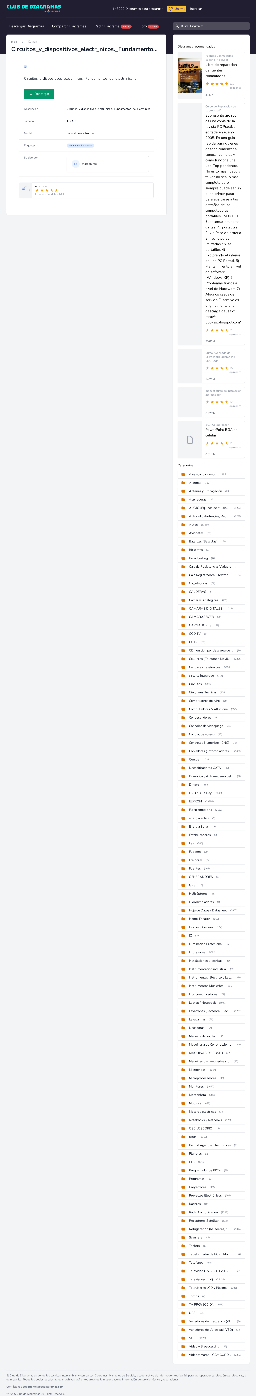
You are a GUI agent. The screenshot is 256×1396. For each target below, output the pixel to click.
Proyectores (197, 1187)
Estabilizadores (200, 835)
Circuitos (195, 684)
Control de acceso (202, 734)
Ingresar (196, 9)
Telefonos (196, 1262)
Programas (197, 1179)
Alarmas (195, 483)
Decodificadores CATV (205, 768)
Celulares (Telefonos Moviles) (210, 659)
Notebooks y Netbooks (205, 1120)
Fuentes (195, 868)
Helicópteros (198, 893)
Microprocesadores (202, 1078)
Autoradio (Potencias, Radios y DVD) (210, 516)
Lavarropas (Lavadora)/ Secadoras (210, 1011)
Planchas (195, 1153)
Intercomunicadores (203, 994)
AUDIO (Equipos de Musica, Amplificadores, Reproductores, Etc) (209, 508)
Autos (193, 525)
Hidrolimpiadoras (201, 902)
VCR (192, 1338)
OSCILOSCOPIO (200, 1128)
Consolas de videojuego (206, 726)
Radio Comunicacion (203, 1212)
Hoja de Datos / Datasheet (208, 910)
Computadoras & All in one (208, 709)
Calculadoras (198, 583)
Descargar (42, 94)
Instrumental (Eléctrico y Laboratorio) (210, 977)
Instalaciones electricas (205, 961)
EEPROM (195, 801)
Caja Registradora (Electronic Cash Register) (210, 575)
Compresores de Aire (204, 701)
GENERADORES (201, 877)
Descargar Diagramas (26, 26)
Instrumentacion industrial (208, 969)
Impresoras (197, 952)
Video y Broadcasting (204, 1346)
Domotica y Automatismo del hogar (211, 776)
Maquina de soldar (202, 1036)
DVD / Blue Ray (200, 793)
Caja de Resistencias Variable (210, 566)
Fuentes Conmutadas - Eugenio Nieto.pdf (220, 58)
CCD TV (195, 634)
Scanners (195, 1237)
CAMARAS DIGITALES (205, 608)
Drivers (194, 784)
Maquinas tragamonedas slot (210, 1061)
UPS (192, 1313)
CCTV (193, 642)
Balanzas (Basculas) (203, 541)
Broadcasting (198, 558)
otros (193, 1137)
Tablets (194, 1246)
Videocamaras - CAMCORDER (210, 1355)
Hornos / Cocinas (201, 927)
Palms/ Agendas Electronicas (210, 1145)
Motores (195, 1103)
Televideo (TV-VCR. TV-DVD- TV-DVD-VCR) (210, 1271)
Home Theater (199, 919)
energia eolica (199, 818)
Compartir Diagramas (69, 26)
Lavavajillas (197, 1019)
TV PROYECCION (201, 1304)
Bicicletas (196, 550)
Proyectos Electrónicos (205, 1195)
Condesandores (200, 717)
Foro (148, 26)
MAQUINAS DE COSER (206, 1053)
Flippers (195, 852)
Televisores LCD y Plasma (208, 1288)
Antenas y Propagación (205, 491)
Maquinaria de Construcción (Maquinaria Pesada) (210, 1044)
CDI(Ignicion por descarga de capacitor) (211, 650)
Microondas (197, 1070)
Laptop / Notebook (202, 1002)
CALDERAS (197, 592)
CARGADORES (200, 625)
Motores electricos (202, 1111)
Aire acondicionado (202, 474)
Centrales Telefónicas (204, 667)
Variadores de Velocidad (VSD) (211, 1330)
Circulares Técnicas (203, 692)
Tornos (194, 1296)
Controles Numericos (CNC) (209, 743)
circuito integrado (201, 675)
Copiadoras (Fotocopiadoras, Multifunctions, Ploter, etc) (210, 751)
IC (190, 935)
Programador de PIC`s (205, 1170)
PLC (192, 1162)
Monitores (196, 1086)
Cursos (32, 42)
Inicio (14, 42)
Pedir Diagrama (112, 26)
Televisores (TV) (201, 1279)
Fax (191, 843)
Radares (195, 1204)
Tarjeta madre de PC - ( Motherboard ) (210, 1254)
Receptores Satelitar (204, 1221)
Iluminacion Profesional (206, 944)
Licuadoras (196, 1028)
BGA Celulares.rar (217, 425)
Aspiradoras (197, 499)
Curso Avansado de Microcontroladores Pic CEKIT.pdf (220, 357)
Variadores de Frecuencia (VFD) (211, 1321)
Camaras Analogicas (203, 600)
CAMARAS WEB (201, 617)
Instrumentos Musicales (206, 986)
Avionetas (196, 533)
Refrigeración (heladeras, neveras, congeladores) (210, 1229)
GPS (192, 885)
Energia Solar (198, 826)
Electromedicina (200, 810)
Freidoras (196, 860)
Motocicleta (197, 1095)
